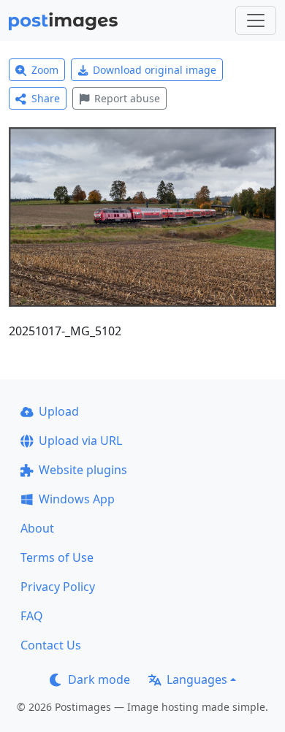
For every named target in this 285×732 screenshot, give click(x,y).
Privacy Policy (57, 587)
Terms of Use (57, 557)
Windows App (77, 499)
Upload (59, 411)
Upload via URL (80, 440)
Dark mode (99, 679)
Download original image (154, 70)
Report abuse (127, 98)
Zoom (44, 70)
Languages (197, 679)
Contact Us (50, 645)
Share (45, 98)
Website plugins (83, 470)
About (37, 528)
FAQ (31, 616)
